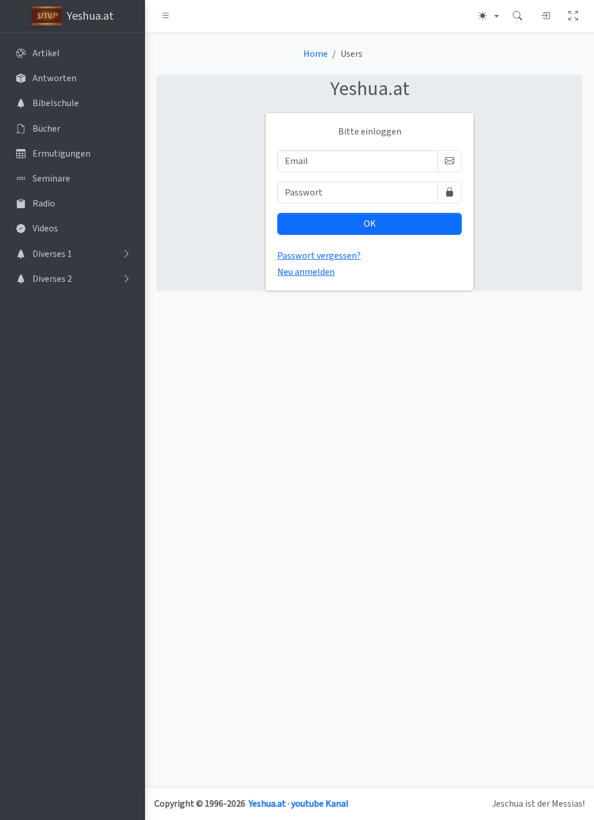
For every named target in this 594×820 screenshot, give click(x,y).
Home (315, 54)
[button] (166, 16)
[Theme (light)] (488, 16)
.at (370, 89)
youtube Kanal (320, 803)
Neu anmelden (306, 272)
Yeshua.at (267, 803)
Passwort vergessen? (319, 255)
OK (370, 223)
